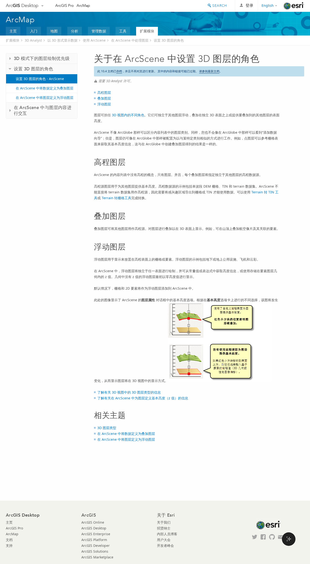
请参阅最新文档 (209, 71)
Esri (294, 6)
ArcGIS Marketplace (97, 557)
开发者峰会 (165, 545)
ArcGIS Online (92, 522)
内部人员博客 (167, 534)
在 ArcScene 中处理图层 (129, 40)
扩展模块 (147, 31)
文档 (9, 539)
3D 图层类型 (106, 427)
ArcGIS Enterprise (95, 534)
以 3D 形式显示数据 (62, 40)
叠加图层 (104, 98)
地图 (54, 31)
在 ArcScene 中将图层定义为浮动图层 (44, 97)
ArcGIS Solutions (94, 551)
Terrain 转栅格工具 (116, 198)
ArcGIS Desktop (93, 528)
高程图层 (104, 92)
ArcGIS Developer (95, 545)
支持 (9, 545)
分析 (74, 31)
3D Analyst (33, 40)
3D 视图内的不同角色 (128, 115)
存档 (119, 71)
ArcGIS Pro (64, 5)
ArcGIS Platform (94, 539)
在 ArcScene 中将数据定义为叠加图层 (44, 88)
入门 (33, 31)
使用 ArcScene (94, 40)
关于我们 (163, 522)
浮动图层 (104, 104)
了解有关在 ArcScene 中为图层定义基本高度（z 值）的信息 (142, 398)
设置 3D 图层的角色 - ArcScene (40, 78)
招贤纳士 (163, 528)
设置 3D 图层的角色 (169, 40)
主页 (13, 31)
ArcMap (83, 5)
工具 (122, 31)
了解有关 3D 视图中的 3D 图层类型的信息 (129, 392)
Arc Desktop (22, 5)
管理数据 (99, 31)
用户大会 (163, 539)
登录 (249, 5)
